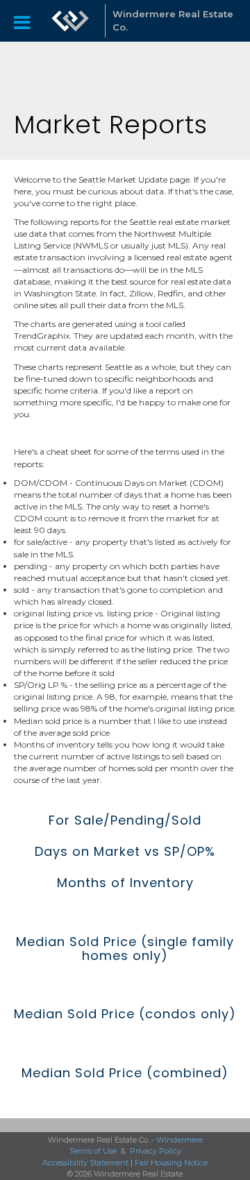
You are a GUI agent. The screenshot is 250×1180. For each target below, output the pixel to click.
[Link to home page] (70, 21)
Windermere (179, 1140)
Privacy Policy (155, 1151)
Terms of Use (93, 1151)
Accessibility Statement (85, 1163)
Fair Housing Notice (171, 1163)
